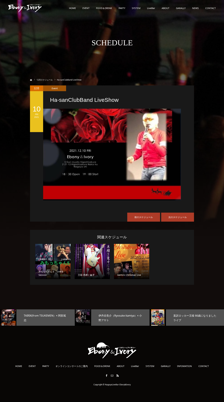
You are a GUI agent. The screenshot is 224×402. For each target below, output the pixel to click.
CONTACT (210, 8)
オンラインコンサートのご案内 (72, 366)
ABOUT (165, 8)
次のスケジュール (177, 217)
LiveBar (151, 8)
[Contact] (112, 375)
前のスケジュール (143, 217)
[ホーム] (31, 79)
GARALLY (181, 8)
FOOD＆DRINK (104, 8)
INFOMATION (184, 366)
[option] (37, 317)
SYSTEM (136, 8)
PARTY (122, 8)
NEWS (195, 8)
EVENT (86, 8)
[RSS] (117, 375)
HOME (72, 8)
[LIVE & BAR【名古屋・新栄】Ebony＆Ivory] (25, 8)
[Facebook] (106, 375)
